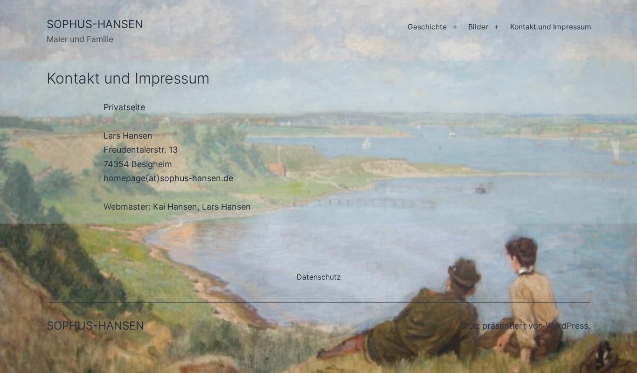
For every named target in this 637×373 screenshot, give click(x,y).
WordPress (567, 326)
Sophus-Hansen (95, 24)
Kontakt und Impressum (550, 26)
